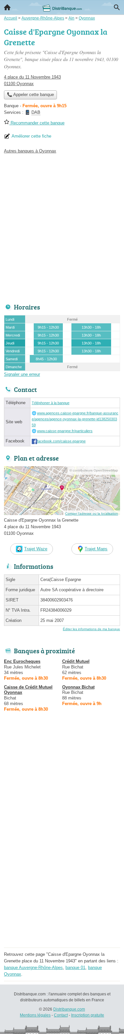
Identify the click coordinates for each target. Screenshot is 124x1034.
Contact (61, 1015)
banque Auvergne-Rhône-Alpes (33, 967)
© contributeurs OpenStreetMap (93, 470)
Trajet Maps (96, 548)
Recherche (116, 7)
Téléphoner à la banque (50, 403)
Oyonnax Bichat (78, 687)
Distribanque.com (69, 1009)
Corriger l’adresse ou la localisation (91, 513)
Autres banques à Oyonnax (30, 150)
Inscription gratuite (87, 1015)
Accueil (7, 7)
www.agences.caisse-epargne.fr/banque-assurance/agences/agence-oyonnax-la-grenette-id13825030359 (75, 419)
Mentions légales (35, 1015)
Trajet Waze (35, 548)
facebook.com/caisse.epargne (61, 441)
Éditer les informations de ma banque (91, 629)
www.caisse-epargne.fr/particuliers (65, 431)
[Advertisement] (62, 227)
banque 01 (75, 967)
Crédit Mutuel (76, 661)
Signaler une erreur (22, 374)
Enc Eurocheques (22, 661)
